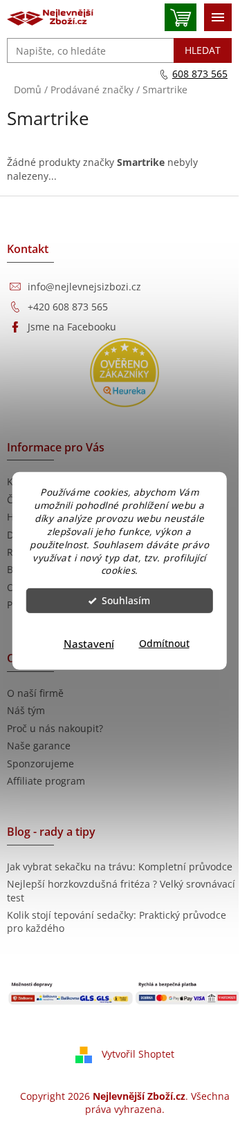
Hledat (203, 50)
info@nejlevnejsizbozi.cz (84, 286)
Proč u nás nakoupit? (55, 728)
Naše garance (39, 745)
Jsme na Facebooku (72, 326)
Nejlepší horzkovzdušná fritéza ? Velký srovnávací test (121, 890)
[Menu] (218, 17)
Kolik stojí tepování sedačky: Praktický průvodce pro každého (116, 921)
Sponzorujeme (40, 763)
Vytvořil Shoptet (138, 1053)
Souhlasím (126, 601)
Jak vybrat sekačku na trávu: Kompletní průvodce (119, 866)
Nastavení (89, 643)
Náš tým (26, 710)
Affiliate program (46, 780)
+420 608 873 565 (68, 306)
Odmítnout (164, 643)
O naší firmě (35, 693)
